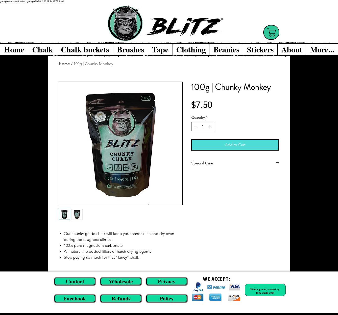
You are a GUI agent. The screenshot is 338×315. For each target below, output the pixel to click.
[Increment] (210, 126)
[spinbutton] (202, 126)
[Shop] (271, 32)
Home (64, 63)
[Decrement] (195, 126)
